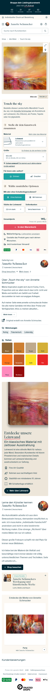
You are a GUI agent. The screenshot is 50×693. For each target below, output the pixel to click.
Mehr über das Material (37, 134)
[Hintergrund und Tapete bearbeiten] (45, 50)
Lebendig (29, 332)
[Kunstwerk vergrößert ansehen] (45, 45)
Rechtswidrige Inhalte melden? (14, 674)
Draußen (37, 176)
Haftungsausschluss (37, 670)
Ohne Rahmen (16, 197)
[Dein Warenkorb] (46, 24)
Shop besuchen (9, 271)
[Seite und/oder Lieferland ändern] (46, 17)
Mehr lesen (24, 271)
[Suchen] (45, 30)
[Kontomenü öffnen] (41, 24)
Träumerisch (16, 332)
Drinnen (16, 176)
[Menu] (3, 24)
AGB (27, 670)
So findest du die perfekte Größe (34, 150)
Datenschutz (32, 674)
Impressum (43, 674)
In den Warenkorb (27, 227)
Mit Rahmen (37, 197)
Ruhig (5, 332)
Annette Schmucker (22, 24)
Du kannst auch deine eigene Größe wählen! (22, 164)
